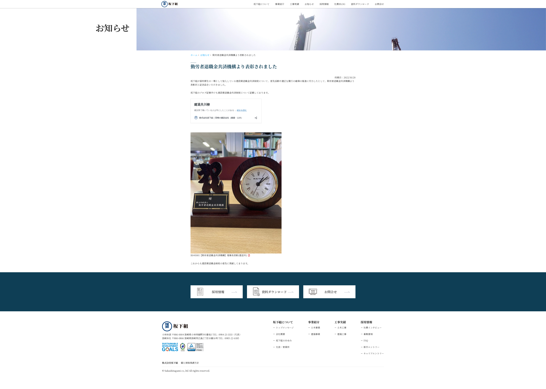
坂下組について (261, 4)
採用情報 (324, 4)
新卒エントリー (371, 347)
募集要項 (368, 334)
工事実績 (294, 4)
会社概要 (280, 334)
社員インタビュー (373, 327)
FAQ (366, 340)
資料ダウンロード (360, 4)
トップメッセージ (285, 327)
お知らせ (309, 4)
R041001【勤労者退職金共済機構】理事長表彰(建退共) (219, 255)
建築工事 (341, 334)
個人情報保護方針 (190, 362)
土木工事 (341, 327)
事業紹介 (279, 4)
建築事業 (315, 334)
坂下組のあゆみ (284, 340)
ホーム (194, 55)
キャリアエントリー (374, 353)
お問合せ (379, 4)
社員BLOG (339, 4)
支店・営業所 (282, 347)
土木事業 (315, 327)
